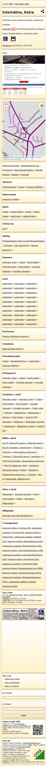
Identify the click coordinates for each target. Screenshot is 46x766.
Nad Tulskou (17, 417)
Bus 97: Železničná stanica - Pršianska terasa (22, 443)
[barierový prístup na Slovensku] (6, 39)
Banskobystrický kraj (30, 166)
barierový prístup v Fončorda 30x (16, 528)
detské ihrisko (17, 212)
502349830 (6, 597)
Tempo (21, 187)
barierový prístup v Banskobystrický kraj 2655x (22, 568)
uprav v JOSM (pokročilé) (33, 595)
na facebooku (20, 724)
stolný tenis (16, 216)
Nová (36, 494)
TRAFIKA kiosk (9, 187)
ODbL (30, 745)
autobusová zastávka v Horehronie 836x (19, 564)
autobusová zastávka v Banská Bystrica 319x (22, 546)
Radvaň (15, 175)
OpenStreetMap (19, 157)
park (4, 229)
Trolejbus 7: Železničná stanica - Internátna (21, 457)
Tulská (22, 262)
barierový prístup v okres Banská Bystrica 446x (22, 550)
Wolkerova (18, 422)
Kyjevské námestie (21, 271)
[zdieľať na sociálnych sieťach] (42, 11)
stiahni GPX (6, 600)
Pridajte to (6, 762)
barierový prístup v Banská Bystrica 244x (25, 541)
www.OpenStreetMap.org (31, 743)
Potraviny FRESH (34, 187)
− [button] (6, 107)
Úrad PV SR (31, 417)
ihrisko (5, 212)
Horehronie (7, 170)
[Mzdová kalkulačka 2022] (23, 94)
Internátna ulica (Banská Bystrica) (17, 516)
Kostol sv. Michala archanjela (15, 336)
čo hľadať (6, 704)
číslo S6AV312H (21, 246)
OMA (11, 4)
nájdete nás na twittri (12, 679)
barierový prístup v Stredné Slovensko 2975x (21, 573)
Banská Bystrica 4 (19, 361)
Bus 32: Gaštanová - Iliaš (15, 466)
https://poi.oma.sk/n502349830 (12, 159)
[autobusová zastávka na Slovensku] (14, 39)
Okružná (8, 413)
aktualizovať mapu (16, 595)
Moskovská (9, 426)
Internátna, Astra (22, 4)
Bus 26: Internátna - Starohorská (16, 448)
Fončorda (24, 175)
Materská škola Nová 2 (12, 349)
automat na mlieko (10, 199)
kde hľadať (7, 693)
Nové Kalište (33, 262)
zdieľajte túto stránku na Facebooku (15, 726)
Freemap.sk (32, 157)
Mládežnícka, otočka (26, 426)
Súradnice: (7, 46)
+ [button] (6, 104)
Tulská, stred (37, 408)
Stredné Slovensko (10, 166)
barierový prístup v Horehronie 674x (23, 559)
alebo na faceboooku (12, 683)
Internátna (8, 29)
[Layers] (41, 105)
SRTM (12, 760)
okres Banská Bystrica (24, 170)
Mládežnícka (20, 413)
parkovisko (7, 284)
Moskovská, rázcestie (35, 422)
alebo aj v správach (12, 686)
